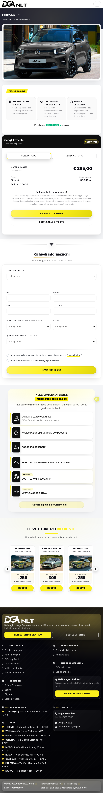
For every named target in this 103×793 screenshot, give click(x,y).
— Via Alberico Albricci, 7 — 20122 (27, 735)
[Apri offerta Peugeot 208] (22, 563)
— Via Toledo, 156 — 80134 (23, 771)
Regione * (57, 321)
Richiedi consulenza (77, 693)
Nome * (10, 292)
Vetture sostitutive (14, 668)
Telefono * (58, 305)
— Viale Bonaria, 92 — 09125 (25, 759)
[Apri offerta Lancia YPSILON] (51, 563)
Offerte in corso (63, 667)
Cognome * (58, 292)
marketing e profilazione (47, 360)
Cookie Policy (70, 784)
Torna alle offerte (51, 222)
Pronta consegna (13, 650)
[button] (66, 192)
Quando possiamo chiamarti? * (22, 336)
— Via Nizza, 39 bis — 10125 (24, 731)
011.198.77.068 (65, 723)
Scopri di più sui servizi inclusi (49, 504)
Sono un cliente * (15, 270)
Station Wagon (12, 699)
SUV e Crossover (13, 685)
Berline (8, 690)
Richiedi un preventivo (27, 635)
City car (9, 694)
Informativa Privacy (51, 784)
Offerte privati (12, 659)
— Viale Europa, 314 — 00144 (24, 755)
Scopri (22, 588)
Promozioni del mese (66, 650)
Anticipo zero (62, 654)
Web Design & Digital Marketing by (64, 788)
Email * (10, 305)
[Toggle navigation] (97, 4)
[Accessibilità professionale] (96, 399)
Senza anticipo (63, 672)
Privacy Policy (73, 355)
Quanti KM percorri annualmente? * (24, 321)
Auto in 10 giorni (13, 654)
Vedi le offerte (75, 635)
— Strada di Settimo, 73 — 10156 (26, 727)
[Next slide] (95, 569)
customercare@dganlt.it (70, 726)
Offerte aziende (12, 663)
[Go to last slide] (7, 569)
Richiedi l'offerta (51, 213)
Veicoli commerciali (14, 672)
